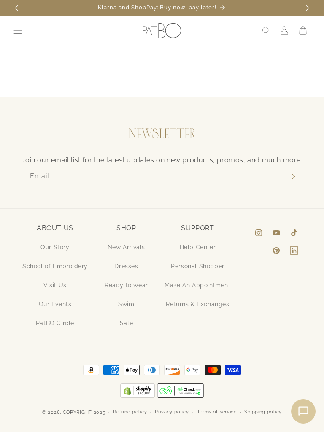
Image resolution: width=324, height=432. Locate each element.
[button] (17, 30)
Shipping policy (263, 412)
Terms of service (217, 412)
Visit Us (55, 285)
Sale (126, 323)
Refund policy (130, 412)
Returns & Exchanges (197, 304)
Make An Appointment (197, 285)
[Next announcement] (307, 8)
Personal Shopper (197, 266)
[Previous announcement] (16, 8)
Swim (126, 304)
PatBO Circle (55, 323)
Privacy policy (172, 412)
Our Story (54, 247)
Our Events (55, 304)
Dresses (126, 266)
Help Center (198, 247)
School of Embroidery (55, 266)
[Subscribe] (293, 176)
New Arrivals (126, 247)
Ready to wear (126, 285)
